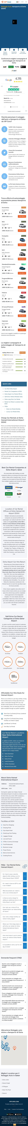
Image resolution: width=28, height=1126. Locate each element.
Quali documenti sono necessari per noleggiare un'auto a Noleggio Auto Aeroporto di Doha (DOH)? (12, 987)
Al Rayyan (5, 1086)
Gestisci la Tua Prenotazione (18, 1109)
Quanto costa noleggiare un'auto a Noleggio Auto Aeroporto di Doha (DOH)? (12, 965)
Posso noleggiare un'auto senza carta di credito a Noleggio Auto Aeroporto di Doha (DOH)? (12, 995)
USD (22, 1)
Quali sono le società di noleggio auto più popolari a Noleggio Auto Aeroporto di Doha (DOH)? (12, 972)
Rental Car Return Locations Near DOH (14, 403)
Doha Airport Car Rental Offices (13, 394)
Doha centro (5, 1079)
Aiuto (9, 1109)
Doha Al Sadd (6, 1083)
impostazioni (23, 1123)
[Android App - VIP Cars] (10, 1114)
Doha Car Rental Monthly (13, 409)
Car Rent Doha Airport (11, 389)
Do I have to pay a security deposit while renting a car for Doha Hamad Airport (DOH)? (11, 876)
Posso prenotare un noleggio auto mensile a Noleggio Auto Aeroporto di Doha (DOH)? (12, 980)
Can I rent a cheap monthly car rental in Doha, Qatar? (11, 918)
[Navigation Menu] (26, 2)
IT (18, 2)
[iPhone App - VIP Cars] (18, 1114)
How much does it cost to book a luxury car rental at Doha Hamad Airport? (12, 937)
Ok (14, 1124)
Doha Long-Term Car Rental (12, 399)
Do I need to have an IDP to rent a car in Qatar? (12, 884)
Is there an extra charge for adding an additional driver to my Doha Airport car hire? (12, 900)
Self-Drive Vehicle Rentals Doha (13, 396)
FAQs (6, 406)
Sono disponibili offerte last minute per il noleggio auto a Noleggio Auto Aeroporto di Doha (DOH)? (13, 1002)
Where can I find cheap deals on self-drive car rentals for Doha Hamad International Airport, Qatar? (12, 927)
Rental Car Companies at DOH (13, 391)
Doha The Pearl (6, 1090)
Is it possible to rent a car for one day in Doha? (12, 945)
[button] (14, 1048)
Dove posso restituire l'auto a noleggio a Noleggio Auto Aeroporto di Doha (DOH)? (13, 1009)
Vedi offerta (22, 216)
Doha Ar (4, 1093)
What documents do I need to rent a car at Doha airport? (11, 891)
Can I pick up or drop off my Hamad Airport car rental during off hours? (12, 909)
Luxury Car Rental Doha (13, 411)
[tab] (14, 876)
